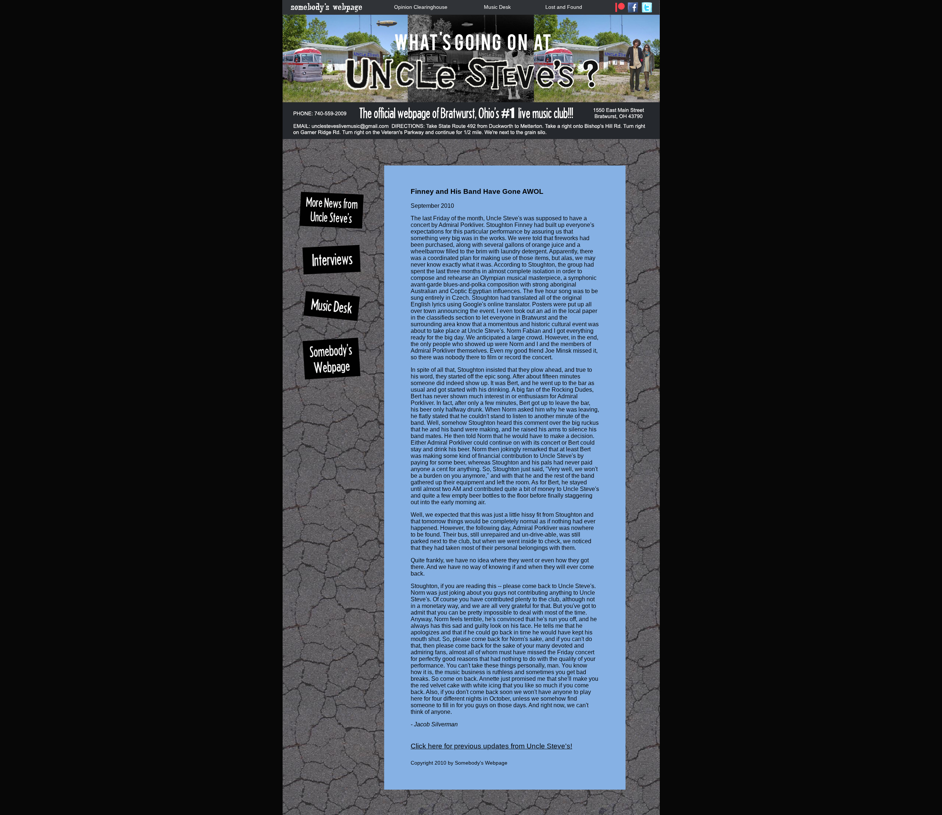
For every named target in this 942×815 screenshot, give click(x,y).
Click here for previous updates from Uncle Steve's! (491, 746)
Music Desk (497, 7)
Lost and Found (563, 7)
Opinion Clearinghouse (420, 7)
